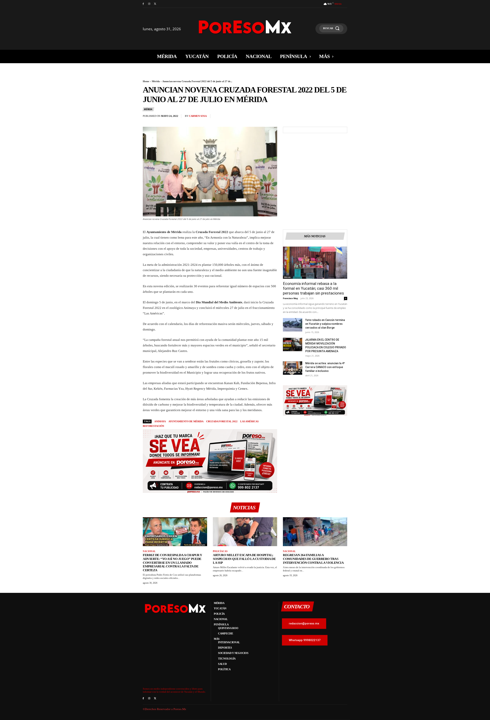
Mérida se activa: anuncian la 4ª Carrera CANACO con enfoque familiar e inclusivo (325, 367)
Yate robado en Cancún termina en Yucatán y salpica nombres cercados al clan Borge (325, 323)
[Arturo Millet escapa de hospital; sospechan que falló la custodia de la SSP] (245, 531)
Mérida (156, 81)
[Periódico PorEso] (245, 26)
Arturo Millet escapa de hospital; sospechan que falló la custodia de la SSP (244, 558)
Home (146, 81)
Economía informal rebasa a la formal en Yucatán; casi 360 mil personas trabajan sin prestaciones (313, 288)
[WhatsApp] (326, 117)
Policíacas (220, 551)
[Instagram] (149, 4)
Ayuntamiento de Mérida (185, 421)
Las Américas (249, 421)
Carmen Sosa (198, 116)
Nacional (149, 551)
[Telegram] (343, 117)
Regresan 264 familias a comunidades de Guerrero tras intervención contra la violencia (313, 558)
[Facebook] (143, 4)
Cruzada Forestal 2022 (222, 421)
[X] (155, 4)
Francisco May (290, 298)
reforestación (153, 426)
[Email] (334, 117)
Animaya (160, 421)
